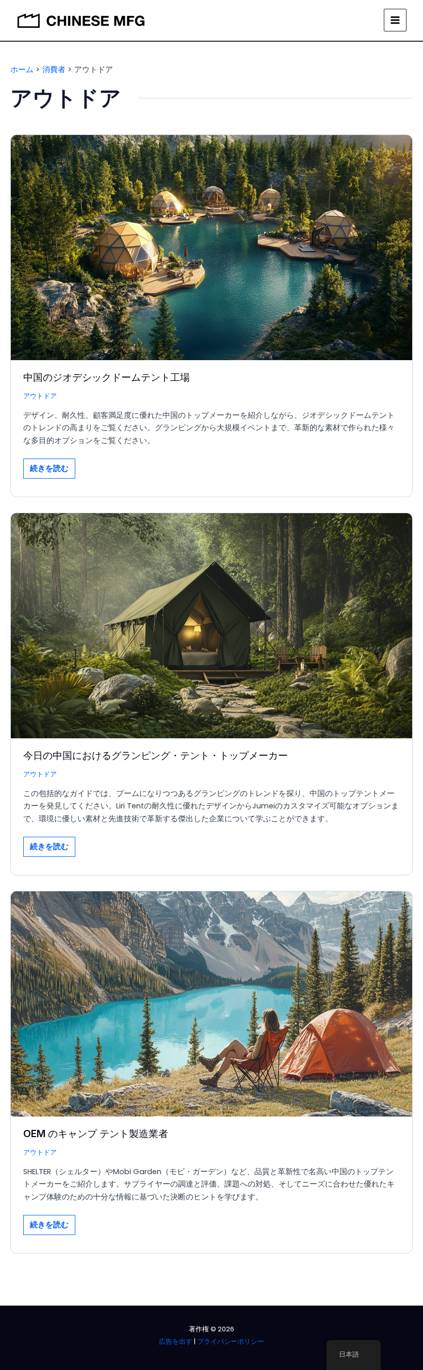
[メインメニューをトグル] (395, 20)
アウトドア (40, 396)
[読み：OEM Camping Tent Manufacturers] (211, 1003)
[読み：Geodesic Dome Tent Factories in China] (211, 247)
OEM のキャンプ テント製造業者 (95, 1133)
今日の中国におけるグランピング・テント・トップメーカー (155, 755)
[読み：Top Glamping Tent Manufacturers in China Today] (211, 625)
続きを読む (49, 470)
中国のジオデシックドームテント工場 (106, 377)
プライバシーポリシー (230, 1341)
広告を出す (175, 1341)
